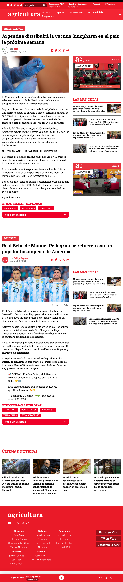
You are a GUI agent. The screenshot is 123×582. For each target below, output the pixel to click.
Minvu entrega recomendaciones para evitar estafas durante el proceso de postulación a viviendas (89, 108)
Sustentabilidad (96, 12)
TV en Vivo (110, 4)
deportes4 (47, 409)
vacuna (46, 208)
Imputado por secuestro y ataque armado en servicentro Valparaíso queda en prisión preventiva (107, 484)
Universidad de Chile (18, 543)
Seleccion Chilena (19, 539)
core (16, 48)
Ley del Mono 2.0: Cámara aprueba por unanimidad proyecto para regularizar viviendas (89, 135)
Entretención (76, 12)
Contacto (16, 559)
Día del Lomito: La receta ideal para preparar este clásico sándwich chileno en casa (75, 484)
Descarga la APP (56, 4)
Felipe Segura (21, 258)
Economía (42, 539)
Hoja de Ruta (64, 547)
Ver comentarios (15, 214)
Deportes (60, 12)
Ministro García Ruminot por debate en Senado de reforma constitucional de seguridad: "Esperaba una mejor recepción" (45, 485)
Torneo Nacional (19, 547)
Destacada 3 (28, 208)
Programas (48, 16)
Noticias (46, 12)
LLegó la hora (64, 535)
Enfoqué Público (64, 543)
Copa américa (28, 409)
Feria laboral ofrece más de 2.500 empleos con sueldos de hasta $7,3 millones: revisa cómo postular (104, 148)
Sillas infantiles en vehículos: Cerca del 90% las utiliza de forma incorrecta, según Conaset (15, 484)
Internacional (13, 28)
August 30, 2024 (17, 399)
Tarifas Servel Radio (40, 559)
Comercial (40, 555)
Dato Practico (43, 535)
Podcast (96, 4)
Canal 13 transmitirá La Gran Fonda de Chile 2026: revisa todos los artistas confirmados (104, 122)
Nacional (43, 547)
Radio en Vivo (55, 7)
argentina (10, 208)
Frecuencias (72, 7)
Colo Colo (19, 535)
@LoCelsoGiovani (18, 390)
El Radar (64, 539)
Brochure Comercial (78, 4)
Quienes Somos (16, 555)
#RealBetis (32, 374)
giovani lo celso (30, 415)
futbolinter (10, 415)
